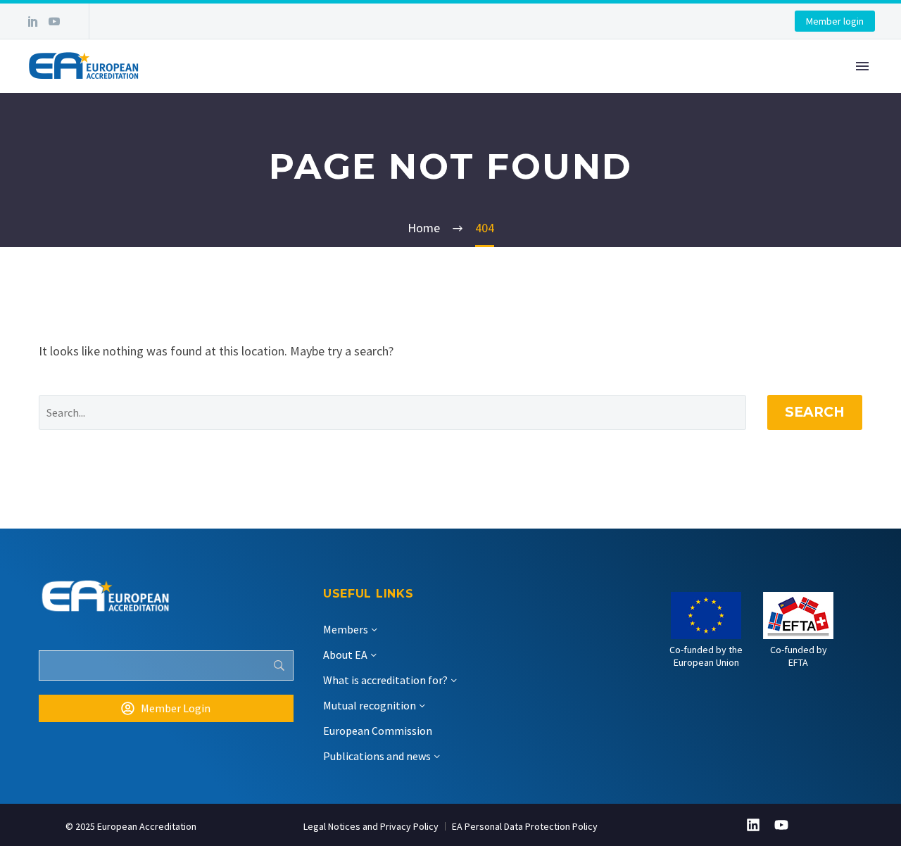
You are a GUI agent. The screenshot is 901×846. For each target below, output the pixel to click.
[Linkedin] (753, 825)
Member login (835, 21)
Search (815, 412)
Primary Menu (862, 66)
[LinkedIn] (33, 21)
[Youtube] (781, 825)
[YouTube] (54, 21)
